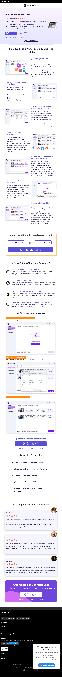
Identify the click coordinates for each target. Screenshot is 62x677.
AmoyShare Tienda (24, 618)
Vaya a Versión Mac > (31, 41)
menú (60, 1)
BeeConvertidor (31, 5)
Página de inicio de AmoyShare (7, 2)
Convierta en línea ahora (30, 250)
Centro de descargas (9, 618)
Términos (14, 664)
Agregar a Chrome (48, 665)
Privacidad (19, 664)
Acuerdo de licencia (27, 664)
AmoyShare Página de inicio (7, 613)
